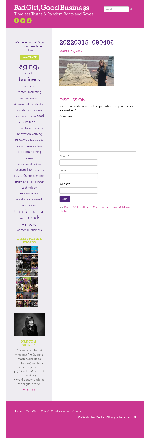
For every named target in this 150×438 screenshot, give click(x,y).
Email (64, 170)
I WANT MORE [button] (29, 57)
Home (18, 411)
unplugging (29, 224)
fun (20, 122)
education (39, 104)
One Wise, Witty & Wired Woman (47, 411)
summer (39, 182)
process (29, 158)
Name (64, 156)
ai (39, 68)
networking (23, 146)
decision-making (23, 104)
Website (64, 184)
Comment (66, 116)
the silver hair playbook (29, 199)
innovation (23, 134)
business (29, 79)
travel (21, 218)
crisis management (29, 98)
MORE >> (29, 390)
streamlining (21, 182)
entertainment (25, 110)
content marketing (29, 92)
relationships (24, 169)
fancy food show (23, 116)
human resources (34, 128)
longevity (20, 140)
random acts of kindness (29, 164)
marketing (31, 140)
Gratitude (29, 122)
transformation (29, 211)
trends (33, 217)
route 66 (20, 176)
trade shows (29, 205)
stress (32, 182)
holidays (20, 128)
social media (36, 176)
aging (28, 66)
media (40, 140)
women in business (29, 230)
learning (36, 134)
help (38, 122)
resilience (39, 170)
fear (35, 116)
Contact (77, 411)
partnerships (35, 146)
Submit (64, 199)
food (40, 116)
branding (29, 73)
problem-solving (29, 152)
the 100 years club (29, 194)
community (29, 86)
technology (29, 187)
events (38, 110)
